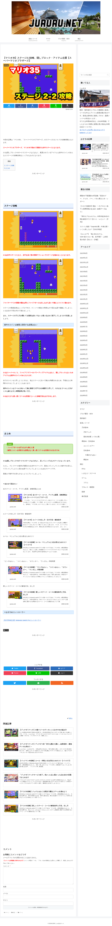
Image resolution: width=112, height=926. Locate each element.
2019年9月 (84, 372)
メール (5, 893)
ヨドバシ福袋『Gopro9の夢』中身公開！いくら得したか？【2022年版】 (94, 228)
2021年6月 (84, 276)
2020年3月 (84, 345)
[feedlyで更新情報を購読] (38, 683)
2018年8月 (84, 386)
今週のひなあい (90, 455)
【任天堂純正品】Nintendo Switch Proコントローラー (22, 620)
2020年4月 (84, 340)
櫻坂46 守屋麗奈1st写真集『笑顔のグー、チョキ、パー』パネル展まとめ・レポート (94, 198)
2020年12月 (84, 304)
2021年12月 (84, 262)
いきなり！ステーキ (89, 473)
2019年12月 (84, 359)
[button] (107, 75)
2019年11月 (84, 363)
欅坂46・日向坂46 (88, 441)
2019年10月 (84, 368)
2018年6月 (84, 395)
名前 (4, 887)
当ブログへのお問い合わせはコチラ (92, 130)
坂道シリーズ (84, 423)
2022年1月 (84, 258)
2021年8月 (84, 271)
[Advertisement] (38, 50)
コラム (85, 482)
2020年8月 (84, 322)
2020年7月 (84, 327)
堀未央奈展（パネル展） (92, 437)
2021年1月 (84, 299)
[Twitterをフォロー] (14, 683)
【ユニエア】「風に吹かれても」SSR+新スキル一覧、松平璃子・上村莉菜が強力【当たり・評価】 (94, 237)
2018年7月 (84, 391)
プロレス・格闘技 (88, 487)
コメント (6, 866)
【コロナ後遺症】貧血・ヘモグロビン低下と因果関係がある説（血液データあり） (94, 209)
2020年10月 (84, 313)
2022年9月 (84, 253)
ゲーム (6, 630)
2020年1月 (84, 354)
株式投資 (85, 496)
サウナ (82, 409)
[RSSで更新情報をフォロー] (61, 683)
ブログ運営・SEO (86, 414)
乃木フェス (87, 432)
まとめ (7, 168)
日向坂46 (86, 450)
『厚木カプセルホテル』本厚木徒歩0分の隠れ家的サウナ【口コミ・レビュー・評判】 (94, 219)
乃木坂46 (85, 427)
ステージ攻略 (9, 165)
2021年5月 (84, 281)
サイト (5, 900)
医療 (83, 492)
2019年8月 (84, 377)
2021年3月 (84, 290)
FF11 (83, 469)
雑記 (81, 464)
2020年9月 (84, 317)
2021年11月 (84, 267)
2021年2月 (84, 294)
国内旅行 (83, 418)
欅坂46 (85, 460)
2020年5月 (84, 336)
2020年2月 (84, 350)
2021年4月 (84, 285)
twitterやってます (86, 133)
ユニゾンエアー (88, 446)
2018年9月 (84, 382)
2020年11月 (84, 308)
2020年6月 (84, 331)
